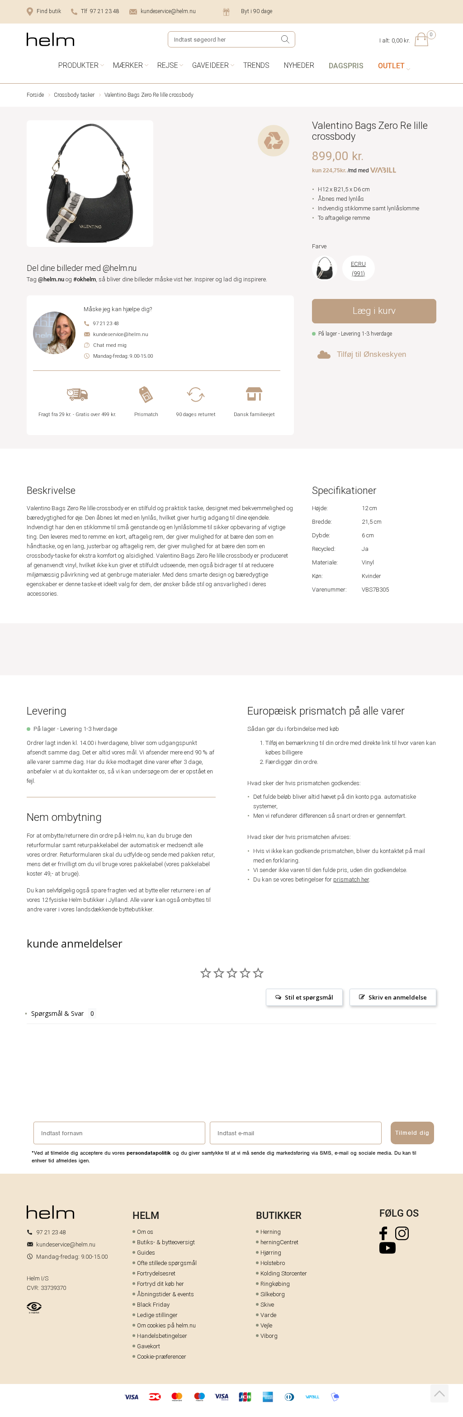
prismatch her (351, 879)
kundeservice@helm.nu (168, 11)
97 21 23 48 (106, 324)
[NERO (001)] (324, 268)
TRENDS (256, 65)
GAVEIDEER (210, 65)
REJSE (167, 65)
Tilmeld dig (412, 1133)
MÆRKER (128, 65)
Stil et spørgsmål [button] (309, 997)
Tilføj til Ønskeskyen (371, 354)
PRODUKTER (78, 65)
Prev (32, 185)
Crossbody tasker (74, 95)
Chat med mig (110, 345)
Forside (35, 95)
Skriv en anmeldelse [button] (398, 997)
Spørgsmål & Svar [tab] (57, 1013)
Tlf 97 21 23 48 (100, 11)
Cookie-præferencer (161, 1356)
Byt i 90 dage (257, 11)
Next (147, 185)
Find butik (49, 11)
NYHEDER (299, 65)
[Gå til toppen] (439, 1393)
